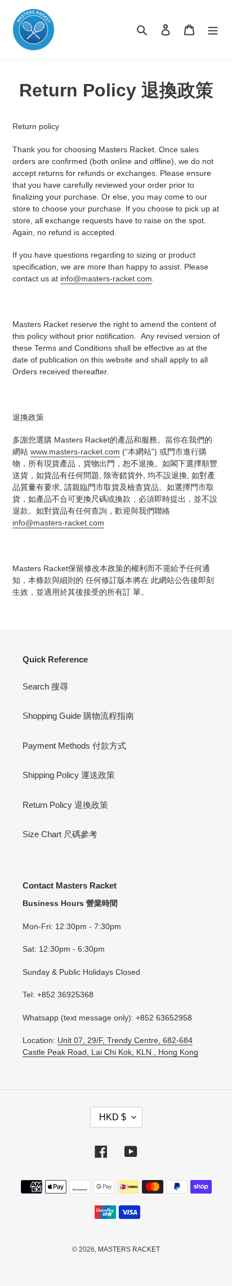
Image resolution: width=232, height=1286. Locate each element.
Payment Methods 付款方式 (74, 745)
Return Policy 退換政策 (65, 805)
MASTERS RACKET (129, 1249)
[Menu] (213, 29)
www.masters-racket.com (75, 451)
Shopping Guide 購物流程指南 (78, 716)
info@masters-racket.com (106, 278)
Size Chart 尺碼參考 (60, 834)
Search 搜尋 (45, 686)
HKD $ (112, 1117)
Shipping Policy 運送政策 (69, 775)
